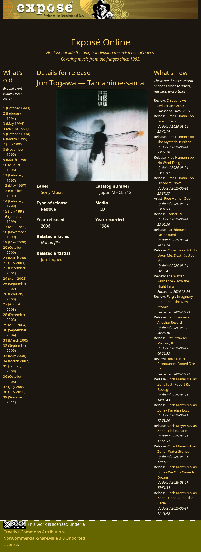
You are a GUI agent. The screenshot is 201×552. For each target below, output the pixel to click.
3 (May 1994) (13, 123)
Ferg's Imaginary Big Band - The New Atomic (175, 301)
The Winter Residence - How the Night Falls (173, 281)
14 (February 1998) (13, 204)
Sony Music (52, 192)
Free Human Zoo (177, 198)
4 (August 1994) (16, 128)
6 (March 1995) (15, 139)
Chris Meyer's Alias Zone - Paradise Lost (177, 408)
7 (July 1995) (13, 144)
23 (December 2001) (14, 270)
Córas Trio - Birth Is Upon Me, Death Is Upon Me (177, 255)
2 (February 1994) (12, 116)
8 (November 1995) (13, 152)
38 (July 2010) (14, 391)
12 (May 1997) (14, 185)
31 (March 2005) (16, 340)
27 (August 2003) (11, 307)
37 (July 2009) (14, 386)
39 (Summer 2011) (13, 400)
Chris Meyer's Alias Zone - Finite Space (177, 428)
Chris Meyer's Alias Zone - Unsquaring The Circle (177, 497)
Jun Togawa (52, 259)
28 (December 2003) (14, 317)
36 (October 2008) (12, 379)
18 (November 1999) (14, 235)
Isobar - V (175, 214)
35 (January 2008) (12, 369)
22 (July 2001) (14, 263)
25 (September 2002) (14, 286)
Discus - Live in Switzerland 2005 (173, 103)
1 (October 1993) (16, 108)
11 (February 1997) (13, 178)
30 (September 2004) (14, 333)
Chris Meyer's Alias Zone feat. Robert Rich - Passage (177, 384)
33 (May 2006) (14, 355)
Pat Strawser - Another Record (173, 320)
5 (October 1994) (16, 134)
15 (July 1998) (14, 211)
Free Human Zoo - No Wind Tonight (176, 160)
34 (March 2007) (16, 361)
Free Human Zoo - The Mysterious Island (176, 139)
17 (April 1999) (14, 226)
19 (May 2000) (14, 242)
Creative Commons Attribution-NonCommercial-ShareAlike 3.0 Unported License (44, 538)
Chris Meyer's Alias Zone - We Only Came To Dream (177, 471)
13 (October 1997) (12, 193)
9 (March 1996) (15, 159)
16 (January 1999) (12, 219)
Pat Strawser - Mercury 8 (173, 340)
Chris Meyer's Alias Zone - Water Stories (177, 449)
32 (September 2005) (14, 348)
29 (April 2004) (14, 324)
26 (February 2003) (13, 296)
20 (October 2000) (12, 250)
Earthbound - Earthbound (172, 232)
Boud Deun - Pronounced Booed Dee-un (176, 363)
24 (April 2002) (14, 278)
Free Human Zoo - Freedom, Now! (176, 181)
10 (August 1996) (11, 167)
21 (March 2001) (16, 257)
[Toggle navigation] (20, 26)
